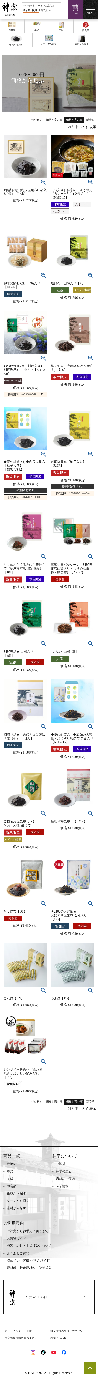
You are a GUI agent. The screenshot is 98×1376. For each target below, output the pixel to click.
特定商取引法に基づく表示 (21, 1338)
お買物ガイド (16, 1238)
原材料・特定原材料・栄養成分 (29, 1268)
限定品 (11, 1186)
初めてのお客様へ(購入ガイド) (29, 1260)
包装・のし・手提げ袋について (29, 1245)
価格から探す (16, 1193)
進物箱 (11, 1164)
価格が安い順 (54, 119)
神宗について (64, 1156)
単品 (10, 1171)
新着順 (90, 119)
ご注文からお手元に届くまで (27, 1231)
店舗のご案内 (65, 1179)
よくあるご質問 (18, 1253)
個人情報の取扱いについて (66, 1331)
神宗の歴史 (64, 1171)
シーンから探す (18, 1201)
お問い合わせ (58, 1338)
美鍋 (10, 1179)
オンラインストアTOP (18, 1331)
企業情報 (62, 1186)
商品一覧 (11, 1156)
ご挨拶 (60, 1164)
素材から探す (16, 1208)
